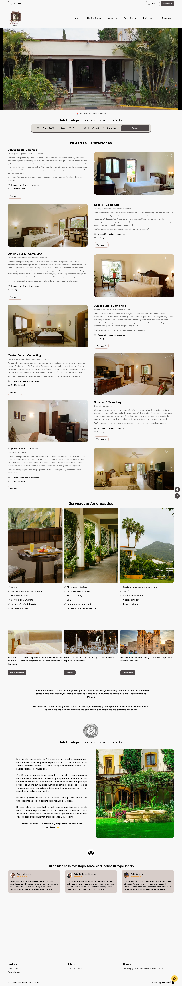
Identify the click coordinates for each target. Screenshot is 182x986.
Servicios (128, 18)
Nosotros (112, 18)
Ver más (16, 196)
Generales (13, 968)
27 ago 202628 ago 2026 (57, 128)
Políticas (147, 18)
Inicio (77, 18)
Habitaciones (94, 18)
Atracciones (127, 672)
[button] (91, 128)
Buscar (135, 128)
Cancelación (14, 972)
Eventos (69, 672)
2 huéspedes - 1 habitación (102, 128)
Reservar (166, 18)
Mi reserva (167, 4)
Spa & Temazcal (17, 672)
